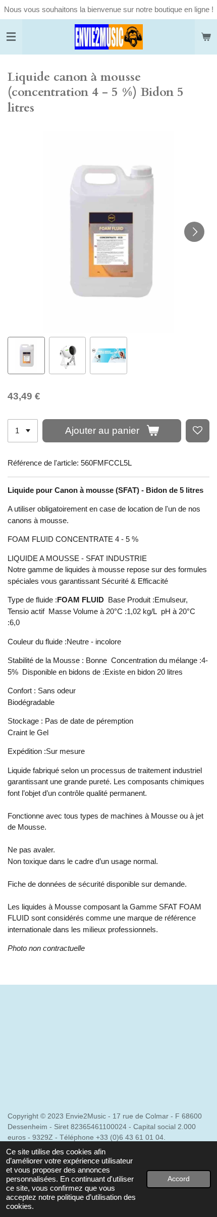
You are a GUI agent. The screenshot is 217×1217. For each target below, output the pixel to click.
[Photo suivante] (194, 232)
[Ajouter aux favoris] (197, 431)
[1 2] (23, 431)
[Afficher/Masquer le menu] (11, 37)
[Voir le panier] (206, 37)
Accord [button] (179, 1179)
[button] (26, 355)
